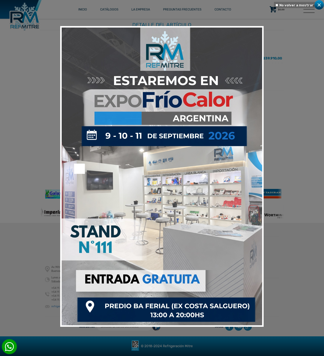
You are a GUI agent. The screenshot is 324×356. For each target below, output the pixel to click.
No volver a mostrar (296, 5)
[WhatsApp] (9, 346)
